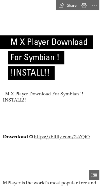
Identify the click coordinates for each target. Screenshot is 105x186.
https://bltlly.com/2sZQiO (62, 136)
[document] (52, 93)
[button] (67, 5)
